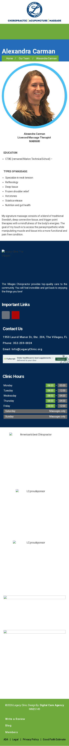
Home (9, 58)
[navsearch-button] (4, 34)
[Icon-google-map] (6, 315)
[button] (66, 27)
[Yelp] (15, 315)
